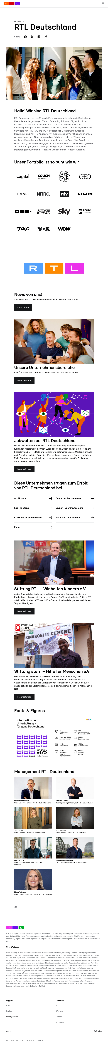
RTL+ (57, 1005)
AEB (15, 907)
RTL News (59, 1011)
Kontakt (9, 1011)
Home (8, 1031)
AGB (8, 1005)
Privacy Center (12, 1017)
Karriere (59, 1017)
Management (61, 1022)
